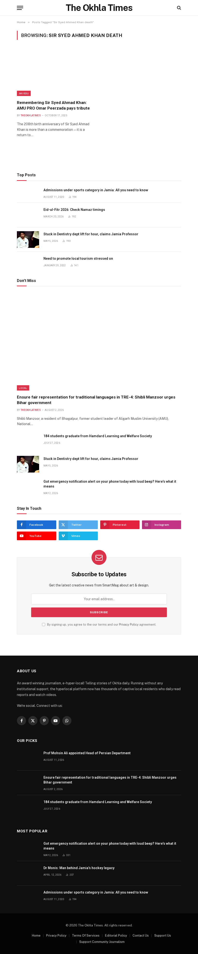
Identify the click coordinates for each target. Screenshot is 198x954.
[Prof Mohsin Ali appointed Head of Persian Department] (28, 758)
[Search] (178, 7)
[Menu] (20, 7)
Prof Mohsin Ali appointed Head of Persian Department (87, 753)
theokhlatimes (31, 115)
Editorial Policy (116, 935)
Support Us (162, 935)
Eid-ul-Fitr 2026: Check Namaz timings (74, 210)
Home (36, 935)
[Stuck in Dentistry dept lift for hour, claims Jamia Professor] (28, 239)
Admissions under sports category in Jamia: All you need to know (95, 190)
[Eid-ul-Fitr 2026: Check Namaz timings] (28, 215)
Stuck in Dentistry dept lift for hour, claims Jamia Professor (90, 234)
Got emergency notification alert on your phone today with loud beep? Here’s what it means (109, 484)
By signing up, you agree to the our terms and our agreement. (101, 624)
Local (23, 387)
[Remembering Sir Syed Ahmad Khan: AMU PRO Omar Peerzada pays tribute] (56, 73)
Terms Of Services (85, 935)
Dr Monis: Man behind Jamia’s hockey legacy (78, 868)
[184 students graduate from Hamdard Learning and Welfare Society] (28, 441)
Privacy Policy (129, 624)
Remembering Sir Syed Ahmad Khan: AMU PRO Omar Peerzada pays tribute (53, 105)
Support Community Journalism (102, 942)
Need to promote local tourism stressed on (78, 258)
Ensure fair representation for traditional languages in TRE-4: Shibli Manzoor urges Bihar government (96, 400)
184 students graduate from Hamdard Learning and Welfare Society (97, 436)
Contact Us (141, 935)
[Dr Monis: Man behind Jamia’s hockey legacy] (28, 873)
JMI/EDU (24, 93)
